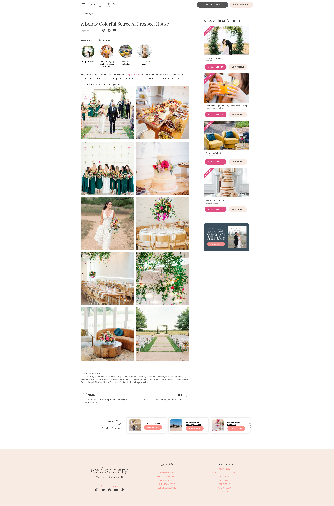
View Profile (238, 67)
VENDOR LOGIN (224, 488)
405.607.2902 (224, 469)
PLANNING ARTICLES (167, 480)
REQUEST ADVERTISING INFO (224, 472)
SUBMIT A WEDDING (241, 5)
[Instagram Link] (97, 490)
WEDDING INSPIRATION (166, 476)
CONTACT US (224, 484)
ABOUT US (224, 476)
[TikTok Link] (122, 490)
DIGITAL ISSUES (224, 480)
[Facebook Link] (103, 490)
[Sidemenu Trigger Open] (83, 4)
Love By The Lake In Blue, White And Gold (162, 399)
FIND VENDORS (167, 472)
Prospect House (133, 74)
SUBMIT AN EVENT (167, 484)
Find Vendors (212, 5)
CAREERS (224, 491)
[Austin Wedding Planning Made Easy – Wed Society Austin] (103, 4)
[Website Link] (109, 479)
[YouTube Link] (116, 490)
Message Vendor (215, 67)
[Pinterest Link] (109, 490)
